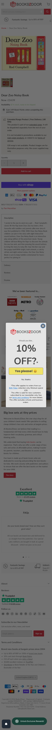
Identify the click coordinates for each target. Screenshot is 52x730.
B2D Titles (13, 388)
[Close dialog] (43, 326)
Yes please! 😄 (26, 371)
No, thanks (26, 379)
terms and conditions (20, 397)
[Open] (6, 724)
